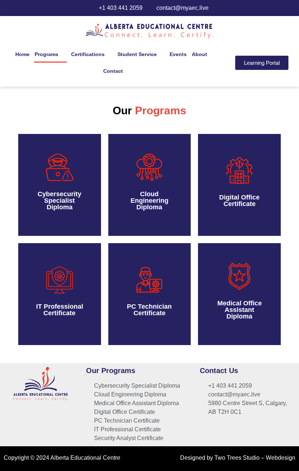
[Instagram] (41, 415)
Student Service (137, 54)
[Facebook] (24, 415)
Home (22, 54)
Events (178, 54)
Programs (46, 54)
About (199, 54)
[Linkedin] (58, 415)
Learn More (59, 200)
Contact (113, 71)
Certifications (88, 54)
